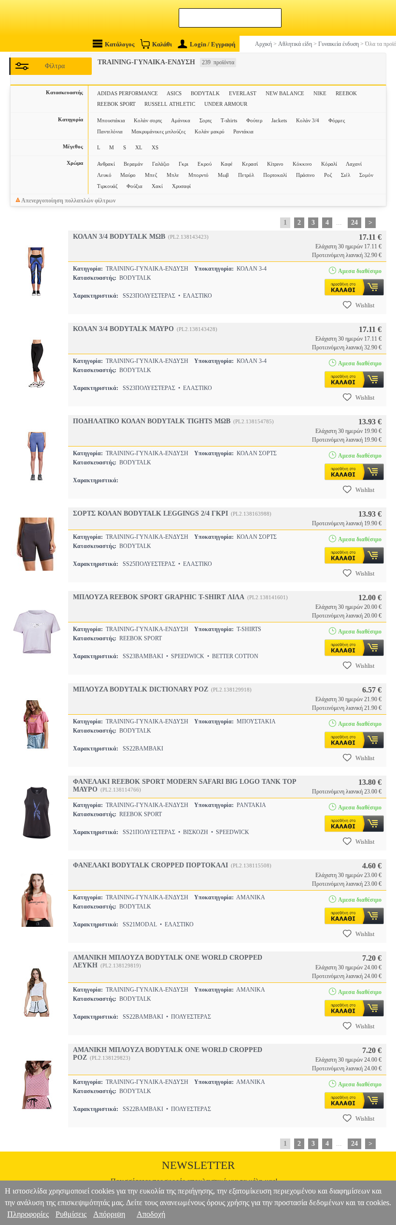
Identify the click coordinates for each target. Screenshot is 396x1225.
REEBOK (346, 93)
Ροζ (328, 175)
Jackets (279, 120)
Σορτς (205, 120)
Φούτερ (254, 120)
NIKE (319, 93)
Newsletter (198, 1165)
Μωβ (223, 175)
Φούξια (134, 186)
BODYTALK (205, 93)
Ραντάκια (243, 131)
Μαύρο (128, 175)
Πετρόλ (246, 175)
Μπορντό (198, 175)
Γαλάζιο (161, 164)
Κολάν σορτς (148, 120)
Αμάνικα (180, 120)
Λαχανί (354, 164)
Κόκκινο (302, 164)
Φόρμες (336, 120)
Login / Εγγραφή (212, 44)
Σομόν (366, 175)
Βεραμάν (133, 164)
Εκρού (205, 164)
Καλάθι (162, 44)
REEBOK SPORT (116, 104)
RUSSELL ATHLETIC (169, 104)
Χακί (157, 186)
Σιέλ (345, 175)
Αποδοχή (151, 1214)
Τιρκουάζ (107, 186)
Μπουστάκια (111, 120)
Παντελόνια (110, 131)
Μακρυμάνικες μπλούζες (158, 131)
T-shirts (229, 120)
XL (138, 147)
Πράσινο (305, 175)
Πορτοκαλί (275, 175)
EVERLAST (242, 93)
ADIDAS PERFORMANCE (127, 93)
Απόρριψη (109, 1214)
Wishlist (364, 305)
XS (155, 147)
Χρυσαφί (181, 186)
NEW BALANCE (285, 93)
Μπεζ (151, 175)
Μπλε (173, 175)
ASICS (174, 93)
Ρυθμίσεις (71, 1214)
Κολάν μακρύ (209, 131)
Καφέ (227, 164)
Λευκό (104, 175)
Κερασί (250, 164)
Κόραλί (329, 164)
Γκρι (183, 164)
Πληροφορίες (28, 1214)
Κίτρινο (275, 164)
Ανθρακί (106, 164)
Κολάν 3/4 (307, 120)
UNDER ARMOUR (225, 104)
